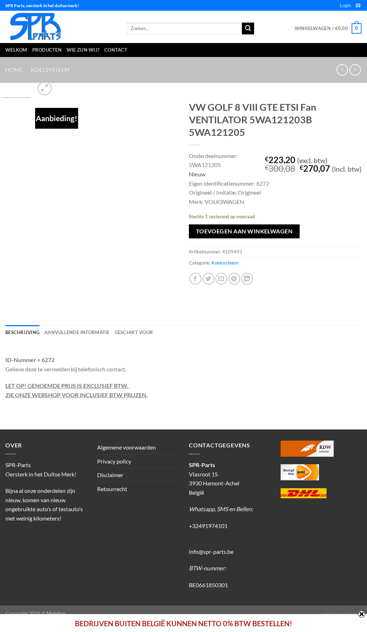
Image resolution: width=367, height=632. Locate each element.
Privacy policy (114, 461)
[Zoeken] (248, 29)
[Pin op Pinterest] (234, 279)
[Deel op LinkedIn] (247, 279)
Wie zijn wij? (83, 50)
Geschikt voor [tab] (134, 332)
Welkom (16, 50)
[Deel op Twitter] (208, 279)
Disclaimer (110, 474)
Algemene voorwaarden (126, 447)
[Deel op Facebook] (195, 279)
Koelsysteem (50, 69)
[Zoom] (45, 88)
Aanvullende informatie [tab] (77, 332)
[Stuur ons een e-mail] (358, 5)
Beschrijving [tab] (22, 332)
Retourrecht (112, 488)
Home (14, 69)
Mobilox (56, 613)
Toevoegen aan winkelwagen (244, 231)
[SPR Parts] (60, 27)
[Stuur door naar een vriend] (221, 279)
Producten (47, 50)
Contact (115, 50)
